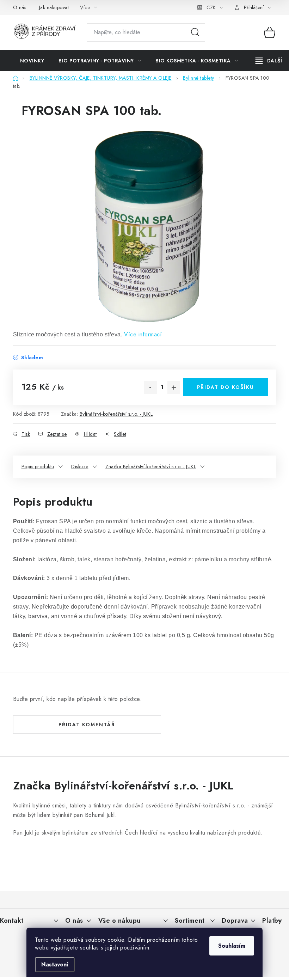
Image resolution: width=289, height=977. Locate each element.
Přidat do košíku (225, 387)
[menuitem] (32, 60)
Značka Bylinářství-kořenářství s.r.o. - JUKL (150, 466)
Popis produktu (37, 466)
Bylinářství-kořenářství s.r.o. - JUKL (116, 413)
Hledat (195, 32)
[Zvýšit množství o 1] (173, 387)
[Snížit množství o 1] (150, 387)
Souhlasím (231, 946)
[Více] (268, 60)
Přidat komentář (87, 724)
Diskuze (79, 466)
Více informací (143, 334)
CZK (211, 7)
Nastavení (54, 964)
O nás (19, 7)
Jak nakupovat (54, 7)
